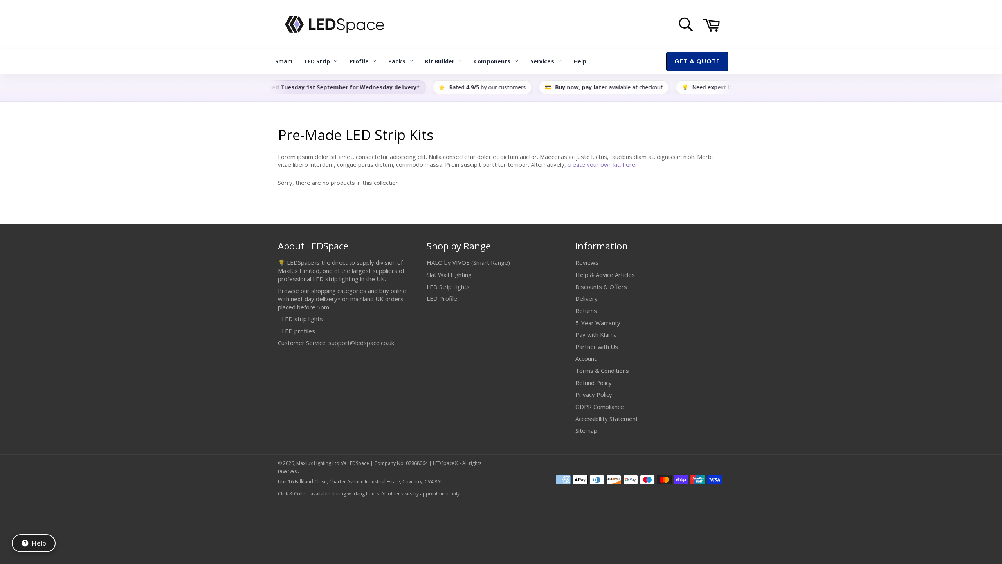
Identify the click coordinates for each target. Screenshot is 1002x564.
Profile (359, 61)
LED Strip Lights (448, 287)
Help (580, 61)
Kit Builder (440, 61)
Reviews (586, 262)
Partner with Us (596, 347)
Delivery (586, 298)
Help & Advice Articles (605, 274)
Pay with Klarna (596, 334)
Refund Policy (593, 383)
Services (542, 61)
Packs (396, 61)
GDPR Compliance (599, 406)
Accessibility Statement (606, 419)
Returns (586, 311)
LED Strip (317, 61)
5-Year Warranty (597, 323)
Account (586, 358)
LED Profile (442, 298)
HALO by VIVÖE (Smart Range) (468, 262)
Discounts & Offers (601, 287)
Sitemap (586, 430)
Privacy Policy (593, 394)
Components (492, 61)
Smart (284, 61)
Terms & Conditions (602, 370)
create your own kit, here (601, 164)
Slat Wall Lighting (449, 274)
